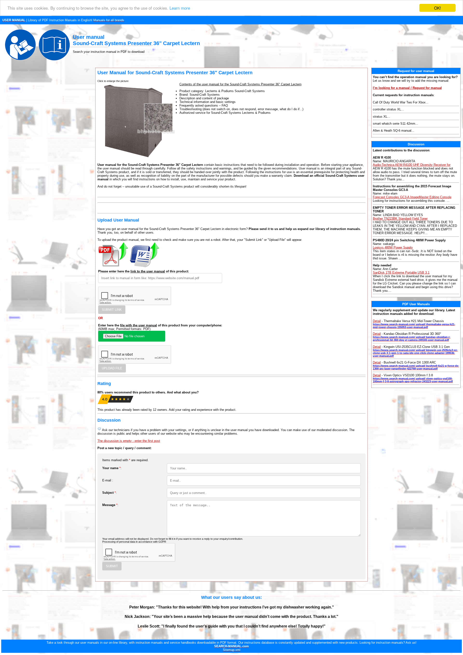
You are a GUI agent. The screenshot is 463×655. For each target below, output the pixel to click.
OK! (437, 8)
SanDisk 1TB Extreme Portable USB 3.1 (401, 272)
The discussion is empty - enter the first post (128, 441)
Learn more (180, 8)
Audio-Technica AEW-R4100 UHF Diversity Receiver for (411, 165)
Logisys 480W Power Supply (393, 247)
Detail (377, 321)
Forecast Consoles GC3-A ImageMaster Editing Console (412, 197)
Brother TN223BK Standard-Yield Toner (400, 218)
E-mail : (107, 480)
